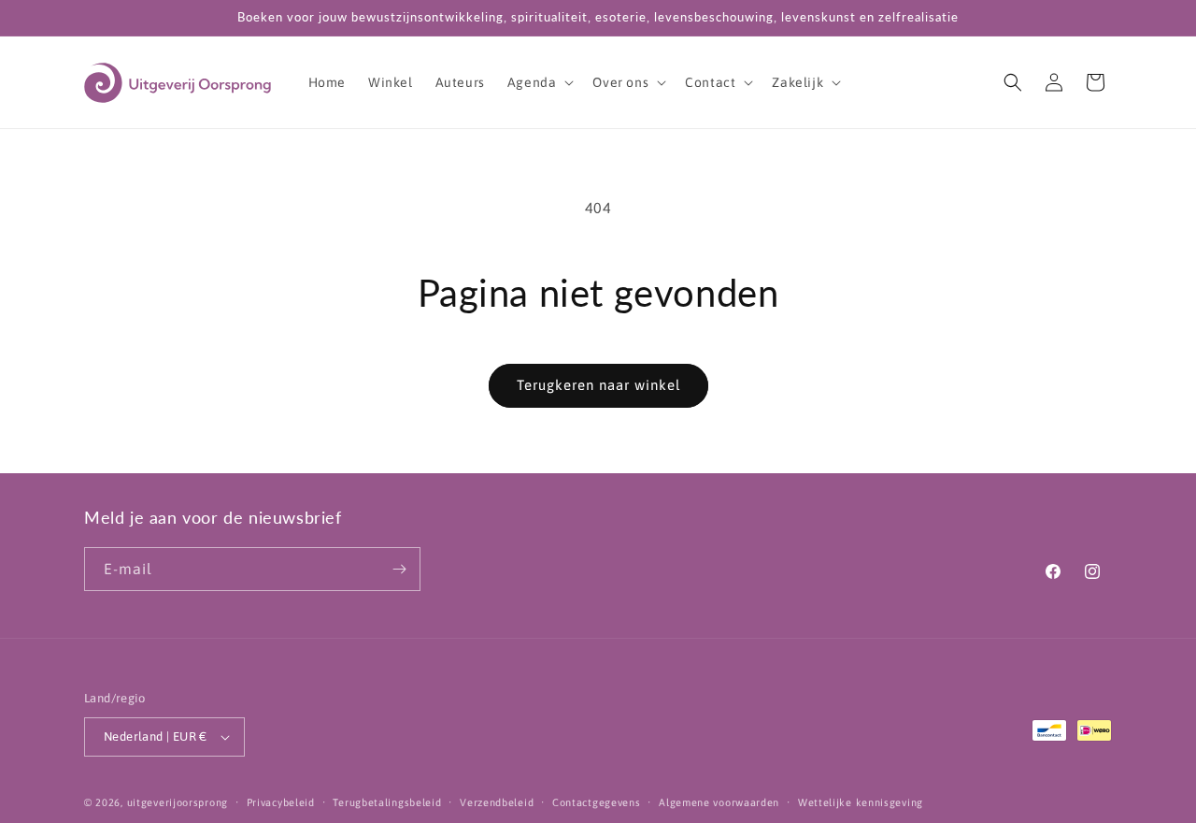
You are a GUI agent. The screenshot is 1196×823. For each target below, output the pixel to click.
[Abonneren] (399, 569)
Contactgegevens (596, 802)
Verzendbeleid (497, 802)
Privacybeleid (281, 802)
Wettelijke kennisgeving (860, 802)
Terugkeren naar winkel (598, 385)
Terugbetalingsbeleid (387, 802)
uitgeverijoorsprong (177, 802)
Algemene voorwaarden (719, 802)
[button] (539, 82)
